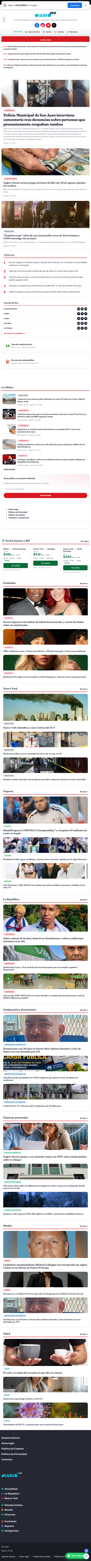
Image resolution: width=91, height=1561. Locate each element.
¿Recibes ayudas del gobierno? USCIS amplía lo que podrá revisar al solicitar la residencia (40, 1078)
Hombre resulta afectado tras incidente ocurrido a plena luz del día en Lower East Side (44, 779)
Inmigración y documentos (15, 1044)
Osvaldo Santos (23, 405)
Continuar (74, 5)
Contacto (6, 1459)
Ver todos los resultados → (14, 333)
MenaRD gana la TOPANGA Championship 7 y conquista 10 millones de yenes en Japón (45, 832)
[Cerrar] (86, 5)
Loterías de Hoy (11, 303)
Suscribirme (45, 495)
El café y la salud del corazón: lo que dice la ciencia (32, 1372)
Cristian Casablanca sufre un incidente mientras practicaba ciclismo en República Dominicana (51, 460)
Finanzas (10, 1514)
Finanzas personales (13, 1153)
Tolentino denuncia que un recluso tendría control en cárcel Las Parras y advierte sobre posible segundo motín (46, 278)
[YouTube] (48, 25)
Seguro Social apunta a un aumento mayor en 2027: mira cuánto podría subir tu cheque (45, 1158)
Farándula (23, 456)
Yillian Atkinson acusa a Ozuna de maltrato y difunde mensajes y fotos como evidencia (44, 651)
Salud (7, 1368)
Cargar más (9, 469)
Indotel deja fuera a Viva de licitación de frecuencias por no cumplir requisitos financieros (40, 968)
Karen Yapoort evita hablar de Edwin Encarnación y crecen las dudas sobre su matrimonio (43, 623)
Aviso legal (7, 1443)
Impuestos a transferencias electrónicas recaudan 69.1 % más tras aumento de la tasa (45, 286)
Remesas (72, 32)
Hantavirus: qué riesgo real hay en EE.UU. (23, 1398)
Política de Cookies (12, 1448)
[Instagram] (42, 25)
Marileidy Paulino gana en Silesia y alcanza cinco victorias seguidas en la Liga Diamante (45, 859)
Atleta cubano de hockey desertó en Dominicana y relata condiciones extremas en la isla (43, 940)
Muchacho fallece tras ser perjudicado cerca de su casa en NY (32, 753)
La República (9, 110)
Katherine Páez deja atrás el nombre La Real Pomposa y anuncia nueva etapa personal (44, 677)
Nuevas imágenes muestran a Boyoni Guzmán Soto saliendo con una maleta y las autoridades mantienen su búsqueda (45, 66)
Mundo (7, 1261)
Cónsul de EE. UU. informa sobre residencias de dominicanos (32, 1106)
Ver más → (84, 583)
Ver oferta (15, 566)
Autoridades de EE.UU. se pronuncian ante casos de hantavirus (33, 1424)
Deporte (8, 826)
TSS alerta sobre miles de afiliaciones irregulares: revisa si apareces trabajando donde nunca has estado (44, 1186)
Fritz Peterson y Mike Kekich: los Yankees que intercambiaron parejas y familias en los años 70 (44, 886)
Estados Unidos (11, 179)
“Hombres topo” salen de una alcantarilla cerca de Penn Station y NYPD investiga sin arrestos (41, 59)
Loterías (59, 32)
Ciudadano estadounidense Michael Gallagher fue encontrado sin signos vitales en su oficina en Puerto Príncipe (45, 1266)
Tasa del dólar (32, 32)
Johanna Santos (23, 465)
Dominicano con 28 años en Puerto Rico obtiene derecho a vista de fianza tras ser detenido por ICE (42, 1050)
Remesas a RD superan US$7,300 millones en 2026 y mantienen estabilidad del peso (43, 1214)
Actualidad (11, 1488)
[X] (54, 25)
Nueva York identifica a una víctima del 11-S (29, 727)
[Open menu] (4, 19)
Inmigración (12, 1530)
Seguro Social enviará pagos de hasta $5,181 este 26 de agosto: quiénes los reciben (37, 54)
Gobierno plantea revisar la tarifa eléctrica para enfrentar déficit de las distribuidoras (44, 292)
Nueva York (9, 231)
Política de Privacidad (14, 1454)
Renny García (22, 420)
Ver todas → (85, 541)
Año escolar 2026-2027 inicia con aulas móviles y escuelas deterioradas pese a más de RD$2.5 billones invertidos (43, 996)
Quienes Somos (10, 1437)
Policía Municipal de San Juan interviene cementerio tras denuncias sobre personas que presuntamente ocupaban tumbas (44, 48)
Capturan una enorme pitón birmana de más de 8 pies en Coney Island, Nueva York (43, 271)
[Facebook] (37, 25)
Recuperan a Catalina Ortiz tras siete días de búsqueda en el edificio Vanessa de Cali (43, 1293)
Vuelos (46, 32)
